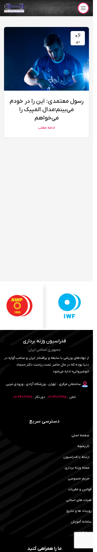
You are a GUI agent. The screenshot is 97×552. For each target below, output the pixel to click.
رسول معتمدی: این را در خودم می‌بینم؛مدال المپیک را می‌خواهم (47, 109)
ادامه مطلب (46, 128)
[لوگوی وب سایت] (14, 8)
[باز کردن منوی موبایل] (83, 8)
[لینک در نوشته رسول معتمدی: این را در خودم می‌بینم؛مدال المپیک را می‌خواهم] (46, 59)
